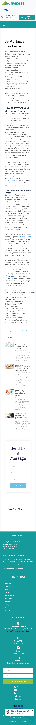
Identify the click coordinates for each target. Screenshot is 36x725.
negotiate (8, 164)
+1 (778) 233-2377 (11, 15)
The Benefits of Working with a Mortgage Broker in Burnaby (22, 416)
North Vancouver (10, 611)
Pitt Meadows (9, 595)
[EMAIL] (18, 657)
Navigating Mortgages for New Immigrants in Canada (22, 392)
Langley (7, 592)
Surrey (7, 605)
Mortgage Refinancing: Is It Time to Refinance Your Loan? (21, 345)
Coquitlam (8, 586)
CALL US (18, 641)
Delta (6, 589)
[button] (3, 24)
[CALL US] (18, 638)
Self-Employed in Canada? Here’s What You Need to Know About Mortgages (22, 367)
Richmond (8, 602)
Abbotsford (8, 583)
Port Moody (8, 599)
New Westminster (10, 608)
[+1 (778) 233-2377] (2, 17)
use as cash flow (13, 181)
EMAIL (18, 661)
